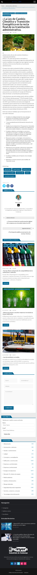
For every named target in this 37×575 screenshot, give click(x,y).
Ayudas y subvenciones (10, 450)
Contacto (26, 572)
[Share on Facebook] (11, 185)
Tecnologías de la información (11, 494)
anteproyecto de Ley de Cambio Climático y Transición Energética (15, 55)
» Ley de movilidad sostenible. (11, 357)
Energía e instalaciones (21, 13)
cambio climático (16, 169)
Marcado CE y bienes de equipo (12, 474)
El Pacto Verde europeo (12, 98)
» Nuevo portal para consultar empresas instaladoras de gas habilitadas (18, 313)
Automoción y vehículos (9, 13)
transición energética (9, 176)
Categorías (5, 508)
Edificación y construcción (11, 460)
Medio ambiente (6, 15)
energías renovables (9, 172)
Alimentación (7, 444)
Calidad (6, 454)
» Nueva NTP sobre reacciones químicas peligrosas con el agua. (24, 524)
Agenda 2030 (7, 169)
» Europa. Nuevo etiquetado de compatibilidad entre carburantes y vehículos (18, 271)
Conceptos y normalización (11, 457)
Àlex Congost (18, 202)
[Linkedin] (18, 205)
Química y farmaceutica (10, 481)
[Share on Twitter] (4, 185)
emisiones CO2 (26, 169)
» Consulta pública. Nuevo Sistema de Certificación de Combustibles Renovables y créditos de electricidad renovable (23, 537)
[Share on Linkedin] (8, 185)
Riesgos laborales (8, 484)
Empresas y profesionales (9, 330)
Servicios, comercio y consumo (10, 246)
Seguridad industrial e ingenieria (22, 289)
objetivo (28, 172)
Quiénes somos (6, 511)
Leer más (6, 283)
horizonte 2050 (20, 172)
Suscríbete (5, 514)
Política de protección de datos (16, 572)
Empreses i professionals (10, 467)
